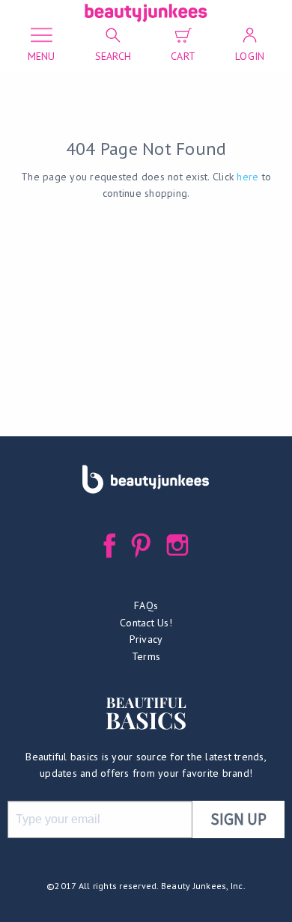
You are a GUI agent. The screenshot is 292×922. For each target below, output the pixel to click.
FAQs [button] (146, 605)
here (247, 176)
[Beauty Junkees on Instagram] (177, 545)
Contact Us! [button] (146, 622)
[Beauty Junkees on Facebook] (109, 545)
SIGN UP (238, 819)
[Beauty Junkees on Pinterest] (141, 545)
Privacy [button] (146, 639)
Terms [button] (146, 656)
